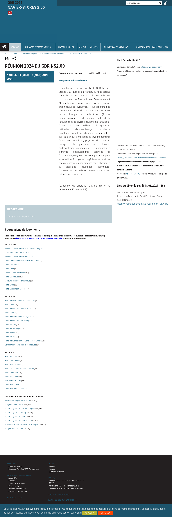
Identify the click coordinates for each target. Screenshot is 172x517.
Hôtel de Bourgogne (13, 328)
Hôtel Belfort (10, 332)
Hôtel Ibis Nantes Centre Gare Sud (19, 308)
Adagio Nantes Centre (14, 404)
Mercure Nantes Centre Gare (16, 252)
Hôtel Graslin (10, 312)
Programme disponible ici (73, 80)
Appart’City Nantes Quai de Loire (18, 420)
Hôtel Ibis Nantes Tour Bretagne (18, 320)
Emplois (11, 480)
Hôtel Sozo (9, 268)
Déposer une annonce (17, 488)
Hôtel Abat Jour (11, 376)
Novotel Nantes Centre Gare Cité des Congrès (23, 248)
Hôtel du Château (12, 384)
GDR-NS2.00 (10, 53)
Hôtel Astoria (10, 324)
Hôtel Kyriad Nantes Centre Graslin (19, 368)
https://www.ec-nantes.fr (151, 67)
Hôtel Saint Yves (11, 372)
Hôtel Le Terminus (12, 360)
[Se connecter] (167, 3)
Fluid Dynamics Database (58, 495)
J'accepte (89, 512)
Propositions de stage (17, 491)
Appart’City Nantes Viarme (16, 416)
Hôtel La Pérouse (12, 276)
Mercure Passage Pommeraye (17, 280)
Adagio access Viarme (14, 428)
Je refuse (105, 512)
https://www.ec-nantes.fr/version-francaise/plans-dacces (142, 157)
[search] (144, 3)
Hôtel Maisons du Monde (15, 288)
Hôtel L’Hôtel (10, 304)
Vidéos (52, 466)
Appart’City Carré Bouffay (15, 412)
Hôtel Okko (9, 284)
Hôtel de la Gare (11, 356)
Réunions (43, 53)
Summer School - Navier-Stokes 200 (62, 500)
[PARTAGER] (15, 59)
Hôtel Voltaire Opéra (13, 364)
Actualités (12, 478)
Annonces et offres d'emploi (19, 475)
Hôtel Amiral (10, 336)
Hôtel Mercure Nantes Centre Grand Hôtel (22, 260)
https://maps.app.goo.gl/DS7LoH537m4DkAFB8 (142, 203)
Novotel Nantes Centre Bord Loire (19, 256)
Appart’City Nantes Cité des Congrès (20, 408)
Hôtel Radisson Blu (13, 264)
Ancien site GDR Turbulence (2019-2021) (66, 488)
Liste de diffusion (14, 498)
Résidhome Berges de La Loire (17, 400)
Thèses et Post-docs (16, 483)
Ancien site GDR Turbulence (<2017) (64, 485)
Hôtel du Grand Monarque (15, 388)
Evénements (13, 486)
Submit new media (56, 471)
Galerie (51, 464)
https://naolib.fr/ (133, 173)
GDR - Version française (27, 53)
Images (52, 469)
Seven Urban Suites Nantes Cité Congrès (21, 424)
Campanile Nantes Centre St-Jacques (20, 344)
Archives (51, 478)
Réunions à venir (15, 466)
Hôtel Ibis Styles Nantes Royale (18, 316)
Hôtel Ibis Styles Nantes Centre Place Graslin (23, 340)
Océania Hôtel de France (15, 272)
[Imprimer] (7, 59)
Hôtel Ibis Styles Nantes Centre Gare (20, 300)
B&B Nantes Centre (13, 380)
